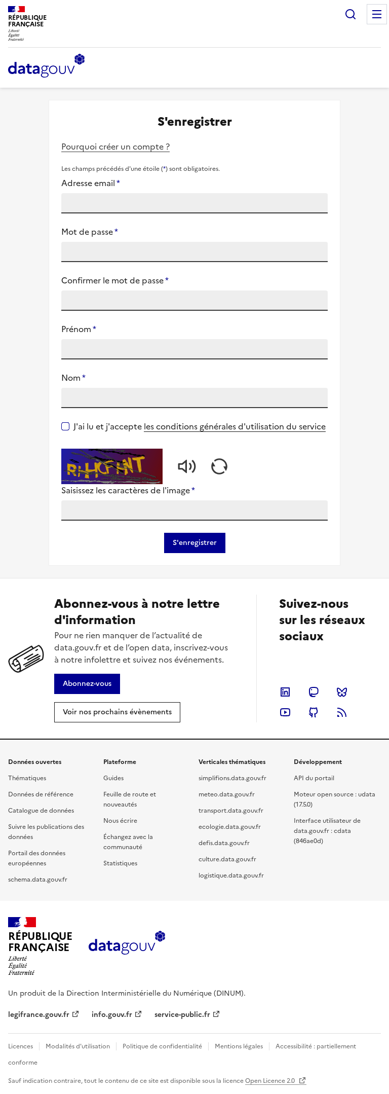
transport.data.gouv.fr (231, 810)
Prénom (78, 329)
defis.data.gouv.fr (224, 843)
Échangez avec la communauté (128, 842)
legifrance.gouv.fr (38, 1014)
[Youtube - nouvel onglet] (285, 712)
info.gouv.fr (112, 1014)
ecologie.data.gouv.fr (230, 826)
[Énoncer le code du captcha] (187, 466)
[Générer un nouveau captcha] (219, 466)
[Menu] (377, 14)
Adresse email (90, 183)
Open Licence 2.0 (270, 1080)
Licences (20, 1046)
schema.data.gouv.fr (37, 879)
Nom (73, 378)
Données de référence (40, 794)
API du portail (314, 778)
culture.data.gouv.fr (227, 859)
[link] (87, 684)
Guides (113, 778)
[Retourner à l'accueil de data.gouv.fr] (46, 66)
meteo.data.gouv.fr (227, 794)
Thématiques (27, 778)
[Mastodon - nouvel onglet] (313, 692)
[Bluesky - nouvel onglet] (342, 692)
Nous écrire (120, 820)
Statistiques (120, 863)
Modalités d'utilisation (78, 1046)
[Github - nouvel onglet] (313, 712)
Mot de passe (89, 232)
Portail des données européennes (36, 858)
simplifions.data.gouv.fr (232, 778)
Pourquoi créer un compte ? (115, 146)
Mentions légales (239, 1046)
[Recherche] (350, 14)
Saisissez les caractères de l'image (128, 490)
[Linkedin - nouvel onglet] (285, 692)
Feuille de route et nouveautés (129, 799)
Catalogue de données (41, 810)
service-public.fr (182, 1014)
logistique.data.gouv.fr (231, 875)
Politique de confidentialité (162, 1046)
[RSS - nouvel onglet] (342, 712)
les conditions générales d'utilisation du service (235, 426)
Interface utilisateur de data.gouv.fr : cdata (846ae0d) (327, 831)
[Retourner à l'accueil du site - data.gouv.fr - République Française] (127, 946)
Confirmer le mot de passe (115, 280)
